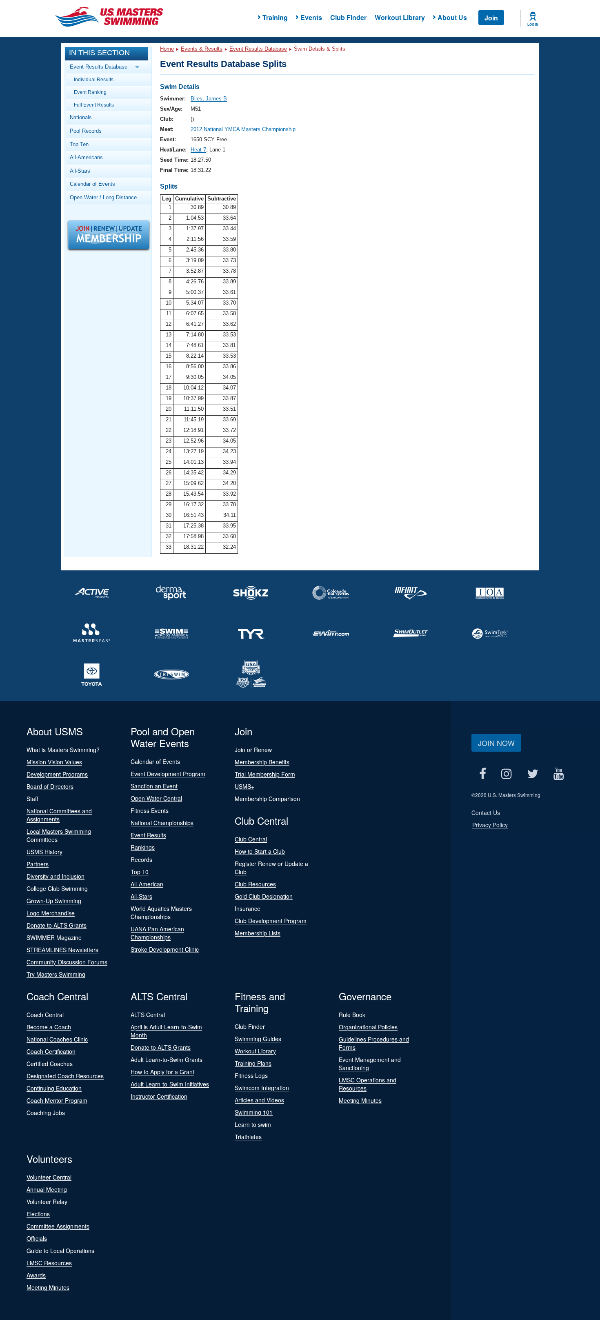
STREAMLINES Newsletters (62, 950)
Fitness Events (150, 810)
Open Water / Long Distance (103, 197)
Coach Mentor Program (57, 1100)
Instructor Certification (159, 1096)
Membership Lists (257, 933)
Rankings (143, 847)
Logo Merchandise (51, 913)
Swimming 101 (254, 1112)
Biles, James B (209, 99)
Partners (38, 864)
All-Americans (86, 157)
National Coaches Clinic (57, 1039)
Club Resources (255, 884)
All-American (147, 884)
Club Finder (348, 17)
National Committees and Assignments (59, 815)
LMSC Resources (49, 1263)
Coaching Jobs (46, 1113)
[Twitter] (532, 773)
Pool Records (86, 131)
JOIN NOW (496, 742)
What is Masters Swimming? (63, 750)
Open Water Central (156, 798)
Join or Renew (253, 750)
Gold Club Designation (264, 896)
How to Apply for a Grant (162, 1072)
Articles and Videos (259, 1100)
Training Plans (253, 1063)
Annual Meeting (47, 1189)
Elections (38, 1214)
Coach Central (45, 1015)
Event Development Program (168, 774)
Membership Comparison (267, 799)
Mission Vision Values (54, 762)
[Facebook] (482, 773)
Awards (36, 1275)
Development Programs (57, 774)
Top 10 (140, 872)
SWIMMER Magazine (54, 937)
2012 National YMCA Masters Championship (243, 129)
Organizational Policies (368, 1027)
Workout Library (400, 17)
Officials (37, 1238)
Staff (32, 799)
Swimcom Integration (262, 1088)
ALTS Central (148, 1015)
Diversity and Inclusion (55, 876)
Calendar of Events (92, 184)
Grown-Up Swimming (54, 901)
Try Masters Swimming (56, 974)
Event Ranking (90, 92)
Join (491, 17)
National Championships (162, 823)
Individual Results (93, 79)
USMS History (44, 852)
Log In (532, 24)
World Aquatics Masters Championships (161, 912)
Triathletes (248, 1137)
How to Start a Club (260, 851)
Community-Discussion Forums (67, 962)
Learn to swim (253, 1124)
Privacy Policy (490, 825)
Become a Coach (49, 1027)
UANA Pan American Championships (157, 933)
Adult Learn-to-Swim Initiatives (170, 1084)
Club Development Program (271, 921)
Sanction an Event (154, 786)
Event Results (148, 835)
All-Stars (80, 171)
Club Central (251, 839)
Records (141, 859)
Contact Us (485, 812)
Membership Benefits (262, 762)
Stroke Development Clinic (165, 949)
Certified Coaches (50, 1064)
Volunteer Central (49, 1177)
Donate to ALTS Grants (57, 925)
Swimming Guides (258, 1039)
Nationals (81, 117)
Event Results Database (258, 49)
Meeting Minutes (360, 1100)
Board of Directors (50, 786)
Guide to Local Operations (60, 1251)
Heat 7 (198, 150)
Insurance (247, 908)
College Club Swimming (57, 888)
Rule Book (352, 1015)
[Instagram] (506, 773)
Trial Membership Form (265, 774)
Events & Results (201, 49)
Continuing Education (54, 1088)
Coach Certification (51, 1051)
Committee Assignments (58, 1226)
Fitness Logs (251, 1075)
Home (167, 49)
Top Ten (79, 144)
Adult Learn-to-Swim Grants (166, 1059)
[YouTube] (558, 773)
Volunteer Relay (47, 1202)
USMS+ (244, 786)
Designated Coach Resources (65, 1076)
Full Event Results (94, 104)
